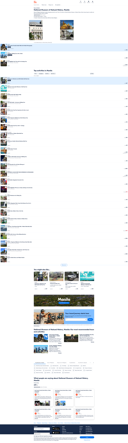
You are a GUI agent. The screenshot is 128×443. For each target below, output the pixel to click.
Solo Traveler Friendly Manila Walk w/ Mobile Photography (43, 391)
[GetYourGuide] (35, 2)
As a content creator (89, 429)
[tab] (40, 362)
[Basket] (84, 1)
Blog (80, 431)
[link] (64, 47)
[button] (64, 47)
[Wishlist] (80, 1)
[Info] (51, 42)
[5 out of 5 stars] (43, 392)
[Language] (88, 1)
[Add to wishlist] (6, 45)
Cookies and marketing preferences (67, 432)
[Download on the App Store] (56, 432)
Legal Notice (64, 429)
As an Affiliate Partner (89, 431)
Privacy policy (64, 431)
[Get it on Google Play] (56, 428)
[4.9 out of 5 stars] (37, 15)
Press (80, 432)
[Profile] (92, 1)
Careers (81, 429)
